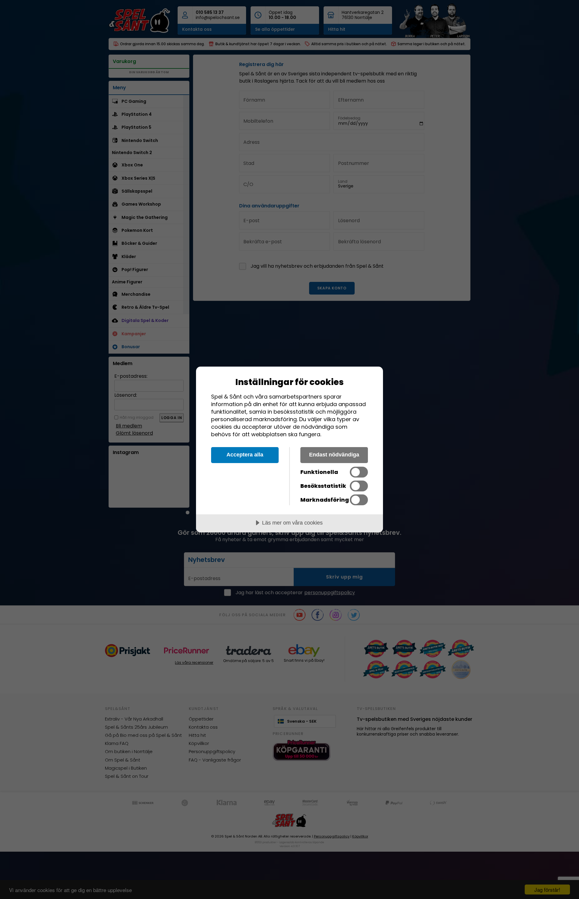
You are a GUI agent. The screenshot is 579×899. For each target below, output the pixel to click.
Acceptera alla (244, 455)
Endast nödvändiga (334, 455)
